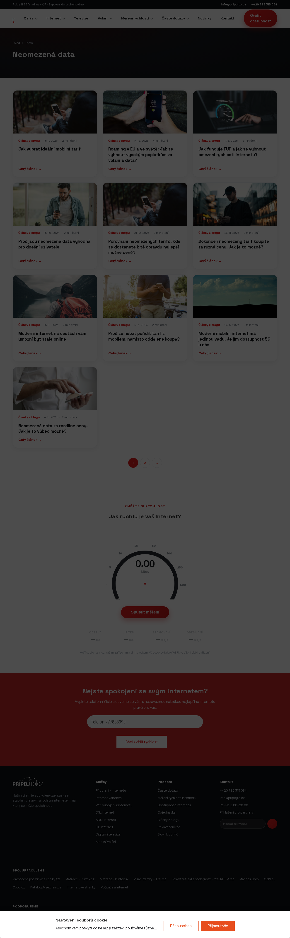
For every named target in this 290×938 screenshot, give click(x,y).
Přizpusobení (181, 925)
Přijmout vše (218, 925)
